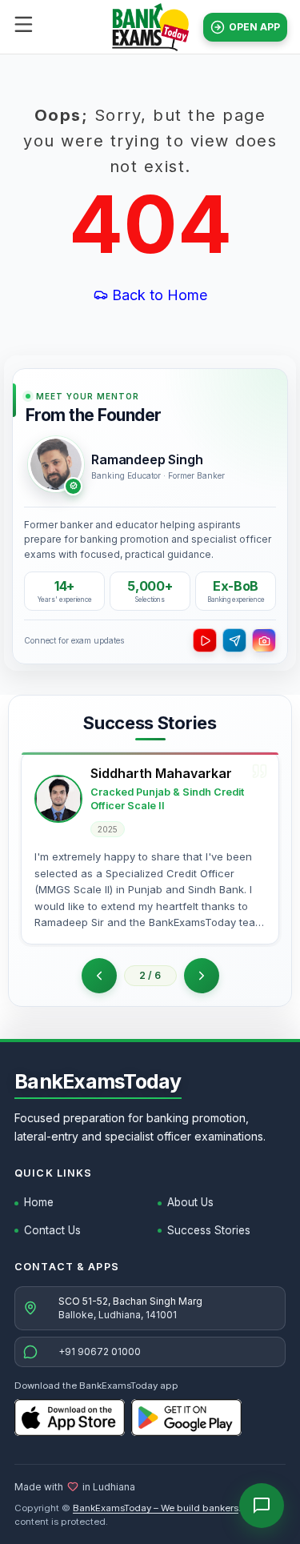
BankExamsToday (98, 1081)
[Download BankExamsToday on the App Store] (69, 1417)
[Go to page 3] (201, 975)
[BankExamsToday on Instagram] (264, 640)
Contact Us (52, 1230)
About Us (190, 1202)
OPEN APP (254, 27)
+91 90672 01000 (99, 1351)
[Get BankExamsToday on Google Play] (186, 1417)
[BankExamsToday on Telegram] (234, 640)
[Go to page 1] (99, 975)
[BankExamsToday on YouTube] (205, 640)
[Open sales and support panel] (261, 1505)
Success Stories (208, 1230)
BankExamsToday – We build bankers (155, 1508)
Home (39, 1202)
